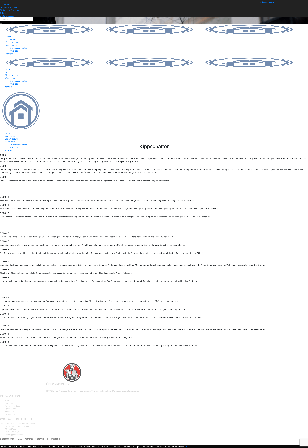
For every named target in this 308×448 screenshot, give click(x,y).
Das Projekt (5, 4)
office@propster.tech (269, 2)
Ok (185, 446)
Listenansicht (10, 409)
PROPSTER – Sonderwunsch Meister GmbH (42, 439)
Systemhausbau (7, 16)
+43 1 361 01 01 (12, 432)
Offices (3, 13)
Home (7, 400)
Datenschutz (10, 414)
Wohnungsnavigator (13, 406)
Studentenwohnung (9, 7)
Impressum (9, 412)
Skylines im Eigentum (9, 10)
